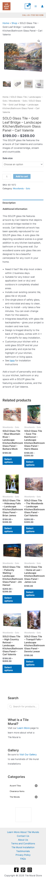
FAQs (23, 858)
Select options (8, 460)
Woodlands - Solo (18, 100)
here (12, 360)
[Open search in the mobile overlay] (23, 706)
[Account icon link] (42, 6)
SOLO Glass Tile (18, 97)
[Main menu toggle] (36, 6)
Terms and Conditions (23, 843)
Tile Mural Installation (23, 847)
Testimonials (23, 851)
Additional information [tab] (15, 209)
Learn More (23, 728)
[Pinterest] (23, 869)
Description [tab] (9, 202)
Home (6, 23)
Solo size (8, 158)
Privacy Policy (23, 855)
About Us (23, 839)
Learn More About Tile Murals (23, 832)
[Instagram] (29, 869)
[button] (39, 41)
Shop (14, 23)
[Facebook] (16, 869)
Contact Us (23, 836)
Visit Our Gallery (28, 754)
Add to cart (22, 176)
